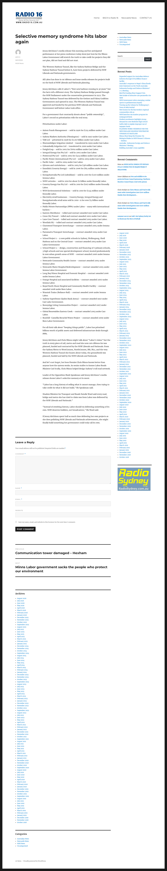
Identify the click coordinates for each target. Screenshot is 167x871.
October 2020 (22, 765)
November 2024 (23, 648)
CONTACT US (146, 18)
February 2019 (22, 813)
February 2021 (22, 756)
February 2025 (22, 641)
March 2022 (21, 725)
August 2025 (21, 627)
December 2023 (22, 675)
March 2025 (21, 639)
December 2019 (22, 789)
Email (18, 499)
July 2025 (20, 629)
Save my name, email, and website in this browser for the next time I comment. (46, 522)
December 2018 (22, 818)
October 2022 (22, 708)
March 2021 (21, 753)
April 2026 (21, 608)
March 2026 (21, 610)
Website (19, 510)
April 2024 (21, 665)
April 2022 (21, 722)
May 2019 (20, 806)
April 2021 (20, 751)
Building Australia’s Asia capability (131, 148)
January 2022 (22, 729)
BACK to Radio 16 (110, 18)
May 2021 (20, 749)
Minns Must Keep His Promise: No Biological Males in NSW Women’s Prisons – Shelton (134, 138)
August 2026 (21, 598)
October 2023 (22, 679)
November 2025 (23, 620)
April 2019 (21, 808)
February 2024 (22, 670)
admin (17, 57)
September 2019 (23, 796)
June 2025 (20, 632)
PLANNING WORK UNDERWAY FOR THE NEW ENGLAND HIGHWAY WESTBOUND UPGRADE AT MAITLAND (134, 131)
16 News (18, 861)
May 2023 (20, 691)
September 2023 (23, 682)
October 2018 (22, 822)
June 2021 (20, 746)
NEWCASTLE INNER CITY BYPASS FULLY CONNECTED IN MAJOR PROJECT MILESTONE (133, 167)
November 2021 (22, 734)
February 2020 (22, 784)
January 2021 (21, 758)
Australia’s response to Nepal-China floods (135, 84)
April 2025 (21, 637)
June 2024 (20, 660)
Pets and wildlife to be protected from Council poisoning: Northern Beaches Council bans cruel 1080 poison (134, 179)
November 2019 (23, 791)
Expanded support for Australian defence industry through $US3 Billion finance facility (134, 78)
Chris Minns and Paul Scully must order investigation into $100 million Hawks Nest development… (134, 192)
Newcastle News (129, 18)
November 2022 (23, 706)
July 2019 (20, 801)
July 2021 (20, 744)
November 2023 (23, 677)
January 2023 (22, 701)
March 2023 (21, 696)
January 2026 (22, 615)
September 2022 (23, 710)
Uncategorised (22, 846)
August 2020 (21, 770)
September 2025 (23, 625)
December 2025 (23, 617)
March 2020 (21, 782)
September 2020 (23, 768)
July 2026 (20, 601)
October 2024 (22, 651)
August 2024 (21, 656)
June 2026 (21, 603)
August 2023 (21, 684)
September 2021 (23, 739)
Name (18, 488)
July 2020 (20, 772)
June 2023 (20, 689)
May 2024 (20, 663)
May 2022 (20, 720)
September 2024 (23, 653)
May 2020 (20, 777)
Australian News (23, 839)
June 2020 (20, 775)
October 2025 (22, 622)
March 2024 (21, 668)
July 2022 (20, 715)
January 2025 (22, 644)
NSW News (19, 63)
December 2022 (23, 703)
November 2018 (22, 820)
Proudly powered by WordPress (34, 861)
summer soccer (123, 216)
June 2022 (20, 718)
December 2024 (23, 646)
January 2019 (22, 815)
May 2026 (20, 606)
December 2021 (22, 732)
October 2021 (22, 737)
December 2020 (23, 760)
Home (97, 18)
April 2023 (21, 694)
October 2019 (22, 794)
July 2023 (20, 687)
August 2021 (21, 741)
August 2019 (21, 799)
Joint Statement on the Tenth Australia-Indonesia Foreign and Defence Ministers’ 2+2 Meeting (134, 88)
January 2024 (22, 672)
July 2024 (20, 658)
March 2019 (21, 811)
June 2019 (20, 803)
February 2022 (22, 727)
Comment (20, 454)
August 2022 (21, 713)
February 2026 (22, 613)
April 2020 (21, 780)
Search (120, 56)
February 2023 (22, 699)
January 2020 (22, 787)
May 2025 (20, 634)
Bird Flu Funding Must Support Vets (132, 93)
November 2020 (23, 763)
